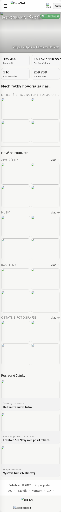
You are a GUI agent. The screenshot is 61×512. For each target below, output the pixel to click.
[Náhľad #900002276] (45, 131)
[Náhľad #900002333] (45, 196)
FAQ (9, 491)
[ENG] (49, 5)
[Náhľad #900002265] (15, 109)
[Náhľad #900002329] (15, 226)
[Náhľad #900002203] (15, 354)
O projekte (42, 485)
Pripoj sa (53, 16)
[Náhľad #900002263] (45, 109)
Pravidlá (21, 491)
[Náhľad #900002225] (45, 331)
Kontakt (37, 491)
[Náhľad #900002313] (15, 279)
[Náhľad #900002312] (45, 279)
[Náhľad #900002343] (15, 196)
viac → (55, 160)
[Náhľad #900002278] (15, 331)
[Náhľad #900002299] (15, 131)
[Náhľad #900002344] (45, 174)
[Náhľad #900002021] (45, 249)
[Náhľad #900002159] (45, 354)
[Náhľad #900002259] (45, 226)
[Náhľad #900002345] (15, 174)
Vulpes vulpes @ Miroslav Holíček (36, 47)
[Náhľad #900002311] (15, 302)
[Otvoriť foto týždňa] (30, 32)
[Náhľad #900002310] (45, 302)
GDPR (50, 491)
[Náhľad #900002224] (15, 249)
